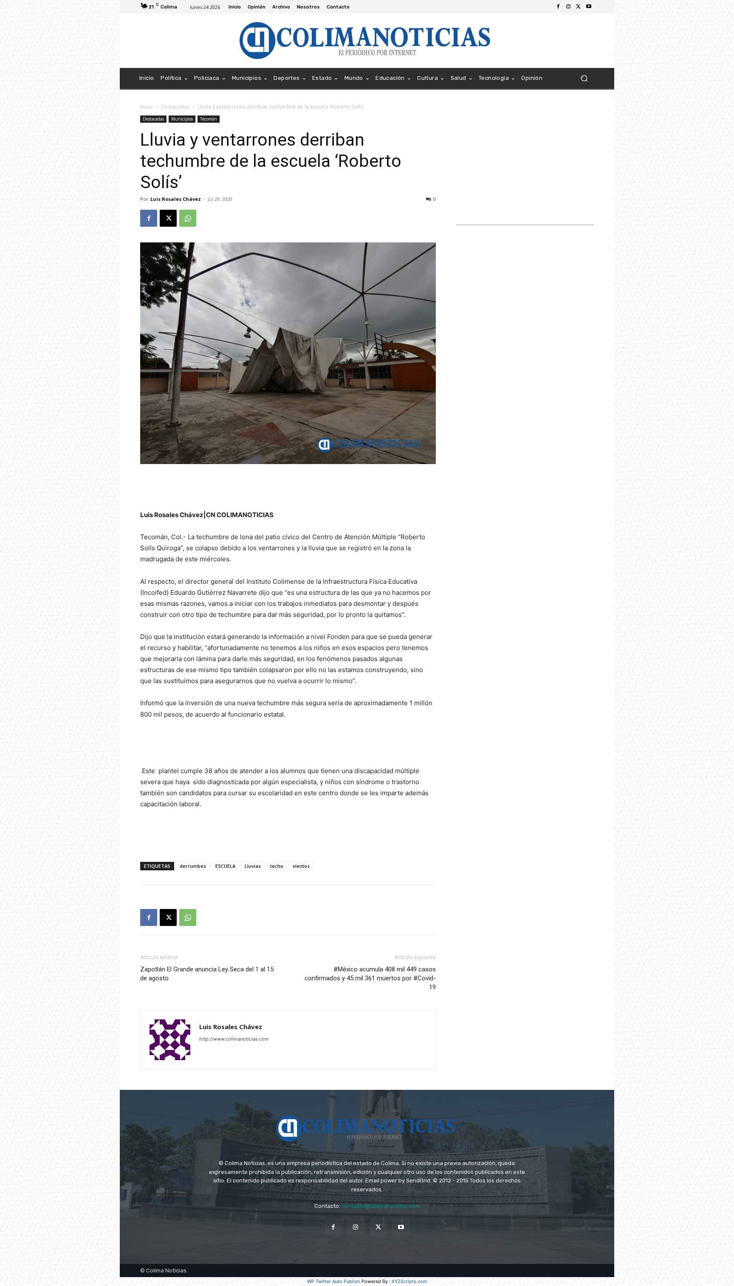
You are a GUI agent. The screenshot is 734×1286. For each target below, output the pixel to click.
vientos (301, 866)
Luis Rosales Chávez (175, 199)
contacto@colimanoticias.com (381, 1206)
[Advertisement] (288, 488)
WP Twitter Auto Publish (333, 1281)
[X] (578, 7)
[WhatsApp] (187, 218)
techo (276, 866)
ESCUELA (225, 866)
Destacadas (175, 106)
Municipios (182, 119)
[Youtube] (589, 7)
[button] (584, 78)
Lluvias (253, 866)
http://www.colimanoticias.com (234, 1039)
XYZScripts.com (409, 1281)
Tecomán (208, 119)
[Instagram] (568, 7)
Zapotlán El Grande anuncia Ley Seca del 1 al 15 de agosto (207, 973)
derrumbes (193, 866)
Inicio (146, 106)
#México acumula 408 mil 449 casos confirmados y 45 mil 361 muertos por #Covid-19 (370, 978)
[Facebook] (558, 7)
